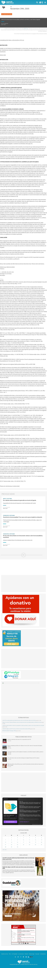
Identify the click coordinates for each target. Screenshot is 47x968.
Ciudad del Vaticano (9, 515)
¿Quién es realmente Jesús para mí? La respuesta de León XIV (19, 739)
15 (11, 842)
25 (29, 844)
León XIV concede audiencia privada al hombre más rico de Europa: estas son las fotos (19, 720)
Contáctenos (43, 954)
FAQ (10, 954)
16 (17, 842)
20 (41, 842)
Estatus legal (31, 954)
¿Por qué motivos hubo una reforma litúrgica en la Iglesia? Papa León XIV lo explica (23, 757)
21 (5, 844)
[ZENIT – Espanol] (13, 2)
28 (5, 846)
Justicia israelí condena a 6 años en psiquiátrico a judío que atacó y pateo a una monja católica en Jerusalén (23, 725)
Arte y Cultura (7, 498)
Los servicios (21, 954)
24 (23, 844)
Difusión (26, 954)
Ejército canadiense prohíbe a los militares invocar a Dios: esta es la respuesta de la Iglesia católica (24, 746)
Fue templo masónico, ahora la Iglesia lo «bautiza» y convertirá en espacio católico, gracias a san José (25, 752)
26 (35, 844)
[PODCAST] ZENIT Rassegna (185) (9, 730)
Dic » (6, 849)
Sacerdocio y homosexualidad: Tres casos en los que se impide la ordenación (22, 517)
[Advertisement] (23, 567)
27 (41, 844)
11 (29, 839)
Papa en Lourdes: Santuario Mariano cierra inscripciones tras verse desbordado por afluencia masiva (22, 722)
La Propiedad (14, 954)
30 (17, 846)
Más (23, 555)
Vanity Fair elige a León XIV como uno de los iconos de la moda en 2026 (16, 728)
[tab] (17, 926)
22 (11, 844)
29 (11, 846)
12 (35, 839)
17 (23, 842)
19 (35, 842)
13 (41, 839)
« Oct (3, 849)
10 (23, 839)
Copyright (37, 954)
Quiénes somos (4, 954)
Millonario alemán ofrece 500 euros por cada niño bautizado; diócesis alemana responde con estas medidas (25, 765)
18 (29, 842)
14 (5, 842)
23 (17, 844)
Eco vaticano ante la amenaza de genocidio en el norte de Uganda (19, 500)
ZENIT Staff (3, 24)
